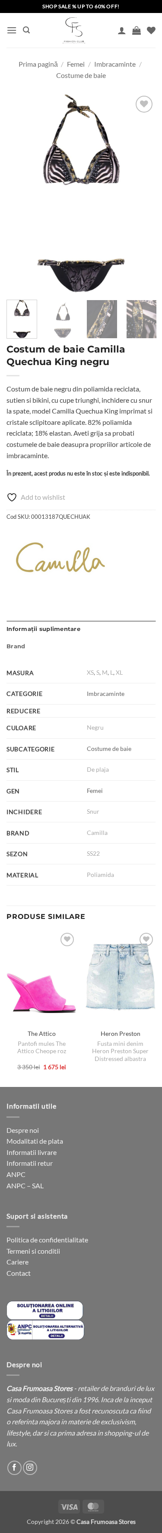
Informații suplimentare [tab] (43, 629)
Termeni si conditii (33, 1251)
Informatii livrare (31, 1152)
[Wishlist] (151, 30)
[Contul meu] (122, 30)
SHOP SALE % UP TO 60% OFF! (81, 6)
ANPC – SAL (25, 1185)
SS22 (93, 853)
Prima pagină (38, 64)
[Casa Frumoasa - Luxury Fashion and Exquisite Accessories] (73, 30)
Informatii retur (29, 1163)
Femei (76, 64)
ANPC (15, 1174)
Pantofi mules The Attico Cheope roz (41, 1047)
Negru (95, 727)
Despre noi (22, 1130)
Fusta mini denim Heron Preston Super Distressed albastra (120, 1051)
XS (90, 672)
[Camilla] (60, 557)
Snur (93, 811)
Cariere (17, 1262)
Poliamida (100, 874)
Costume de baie (81, 75)
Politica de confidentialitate (47, 1239)
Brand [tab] (15, 646)
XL (119, 672)
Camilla (97, 832)
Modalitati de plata (34, 1141)
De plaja (98, 769)
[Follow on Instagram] (30, 1468)
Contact (18, 1273)
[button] (11, 30)
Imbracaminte (115, 64)
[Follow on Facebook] (14, 1468)
